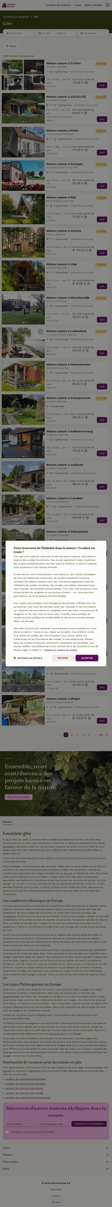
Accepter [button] (87, 658)
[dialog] (56, 603)
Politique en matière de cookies (60, 650)
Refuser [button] (63, 658)
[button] (28, 658)
